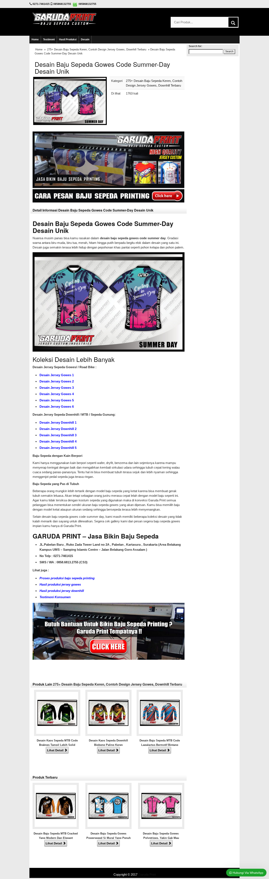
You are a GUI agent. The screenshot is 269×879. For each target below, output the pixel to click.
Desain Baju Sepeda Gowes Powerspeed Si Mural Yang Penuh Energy (108, 838)
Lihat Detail (55, 750)
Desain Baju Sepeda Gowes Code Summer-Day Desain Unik (102, 68)
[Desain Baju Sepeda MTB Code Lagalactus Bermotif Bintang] (160, 712)
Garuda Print (147, 874)
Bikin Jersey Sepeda (134, 870)
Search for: (195, 46)
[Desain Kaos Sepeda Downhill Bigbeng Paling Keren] (108, 712)
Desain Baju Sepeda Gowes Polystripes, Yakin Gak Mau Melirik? (161, 838)
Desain (85, 39)
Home (35, 39)
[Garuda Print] (64, 18)
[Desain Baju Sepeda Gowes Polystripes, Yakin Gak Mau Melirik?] (161, 805)
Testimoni (49, 39)
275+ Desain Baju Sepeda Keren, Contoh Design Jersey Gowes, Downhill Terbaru (96, 49)
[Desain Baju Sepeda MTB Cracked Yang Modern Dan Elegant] (56, 805)
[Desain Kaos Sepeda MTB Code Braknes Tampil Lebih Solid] (57, 712)
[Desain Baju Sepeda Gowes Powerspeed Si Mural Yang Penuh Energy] (108, 805)
